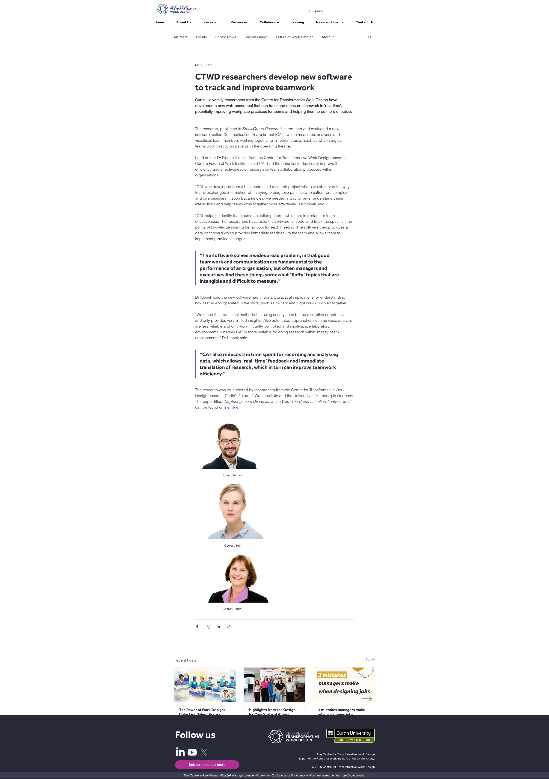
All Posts (180, 37)
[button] (183, 22)
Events (201, 37)
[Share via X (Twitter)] (208, 627)
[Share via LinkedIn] (218, 627)
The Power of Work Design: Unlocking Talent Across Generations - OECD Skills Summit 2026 (202, 711)
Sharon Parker (256, 37)
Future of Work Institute (295, 37)
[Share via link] (229, 627)
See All (370, 659)
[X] (204, 752)
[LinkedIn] (180, 752)
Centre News (225, 37)
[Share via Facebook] (197, 627)
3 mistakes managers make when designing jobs (341, 711)
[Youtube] (192, 752)
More (326, 37)
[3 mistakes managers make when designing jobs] (344, 685)
